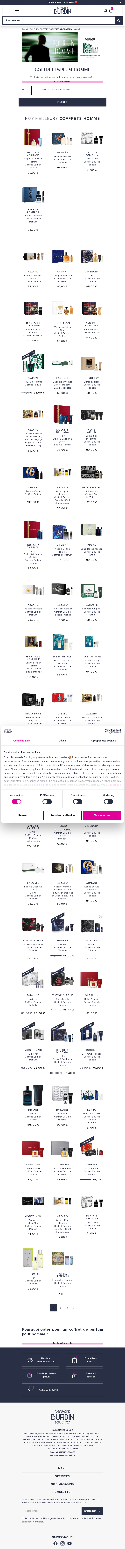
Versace (92, 1164)
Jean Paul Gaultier (33, 324)
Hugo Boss (33, 713)
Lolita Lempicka (62, 1275)
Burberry (92, 377)
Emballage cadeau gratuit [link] (46, 1375)
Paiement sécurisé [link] (91, 1375)
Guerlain (92, 995)
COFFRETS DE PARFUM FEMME (54, 89)
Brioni (33, 1109)
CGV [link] (52, 1452)
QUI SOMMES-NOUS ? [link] (62, 1430)
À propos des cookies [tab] (103, 740)
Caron (33, 377)
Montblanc (33, 1049)
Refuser (22, 815)
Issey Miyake (62, 656)
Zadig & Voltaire (91, 153)
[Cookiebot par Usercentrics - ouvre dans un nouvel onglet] (107, 731)
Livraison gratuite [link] (46, 1360)
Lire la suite (62, 81)
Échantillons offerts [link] (90, 1360)
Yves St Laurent (33, 210)
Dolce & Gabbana (33, 153)
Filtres (62, 102)
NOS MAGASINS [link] (62, 1484)
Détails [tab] (63, 740)
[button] (17, 11)
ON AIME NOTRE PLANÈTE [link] (62, 1455)
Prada (91, 545)
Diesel (62, 713)
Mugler (62, 940)
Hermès (62, 152)
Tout (25, 89)
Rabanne (33, 995)
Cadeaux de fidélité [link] (48, 1390)
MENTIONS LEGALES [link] (65, 1452)
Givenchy (92, 271)
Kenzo (62, 825)
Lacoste (62, 377)
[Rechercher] (119, 20)
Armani (62, 271)
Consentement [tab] (21, 740)
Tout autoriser (102, 815)
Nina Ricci (62, 323)
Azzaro (33, 271)
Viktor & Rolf (92, 487)
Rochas (91, 1049)
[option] (62, 48)
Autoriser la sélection (62, 815)
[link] (55, 1543)
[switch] (47, 801)
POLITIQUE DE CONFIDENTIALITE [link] (62, 1449)
